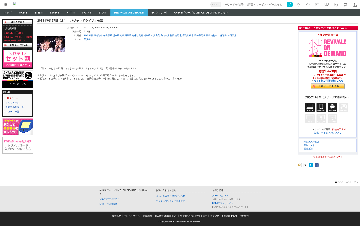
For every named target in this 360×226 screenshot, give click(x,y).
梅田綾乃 (174, 35)
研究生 (87, 39)
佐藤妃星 (201, 35)
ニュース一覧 (12, 111)
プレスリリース (132, 216)
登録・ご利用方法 (108, 204)
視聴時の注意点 (311, 142)
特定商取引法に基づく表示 (193, 216)
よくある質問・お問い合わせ (170, 195)
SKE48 (39, 12)
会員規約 (147, 216)
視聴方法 (308, 148)
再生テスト (309, 145)
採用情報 (244, 216)
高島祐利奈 (211, 35)
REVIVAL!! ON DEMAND (129, 12)
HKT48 (71, 12)
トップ (8, 12)
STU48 (102, 12)
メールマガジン (220, 195)
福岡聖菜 (126, 35)
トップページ (12, 102)
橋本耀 (192, 35)
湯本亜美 (117, 35)
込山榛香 (88, 35)
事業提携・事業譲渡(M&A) (223, 216)
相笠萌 (147, 35)
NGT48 (86, 12)
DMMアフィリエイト (222, 203)
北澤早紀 (184, 35)
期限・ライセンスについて (327, 132)
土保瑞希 (222, 35)
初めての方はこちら (109, 199)
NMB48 (54, 12)
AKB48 (23, 12)
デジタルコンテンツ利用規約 (170, 201)
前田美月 (231, 35)
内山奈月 (165, 35)
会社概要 (116, 216)
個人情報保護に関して (166, 216)
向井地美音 (137, 35)
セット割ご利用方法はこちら (328, 80)
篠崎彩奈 (98, 35)
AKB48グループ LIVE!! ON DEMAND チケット (201, 12)
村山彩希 (107, 35)
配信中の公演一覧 (15, 107)
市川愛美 (155, 35)
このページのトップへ (347, 182)
